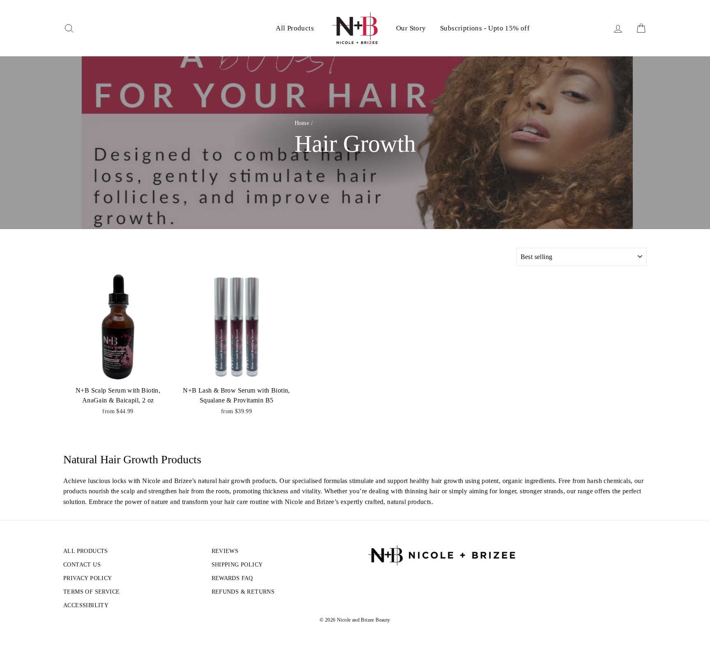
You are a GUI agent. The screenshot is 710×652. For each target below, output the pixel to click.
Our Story (411, 28)
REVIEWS (225, 551)
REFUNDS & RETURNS (243, 592)
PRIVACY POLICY (87, 578)
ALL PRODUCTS (85, 551)
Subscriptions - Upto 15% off (485, 28)
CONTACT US (82, 565)
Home (302, 123)
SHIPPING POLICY (237, 565)
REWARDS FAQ (232, 578)
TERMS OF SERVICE (91, 592)
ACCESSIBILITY (85, 605)
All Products (295, 28)
